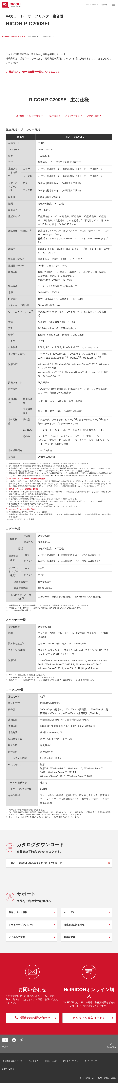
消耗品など (47, 36)
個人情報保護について (12, 1061)
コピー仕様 (53, 116)
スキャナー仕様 (72, 116)
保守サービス (33, 36)
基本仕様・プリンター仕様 (28, 116)
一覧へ (5, 1046)
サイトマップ (91, 1061)
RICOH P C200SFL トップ (12, 36)
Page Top (111, 1047)
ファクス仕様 (93, 116)
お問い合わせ (8, 1069)
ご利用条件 (33, 1061)
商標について (51, 1061)
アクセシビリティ (71, 1061)
